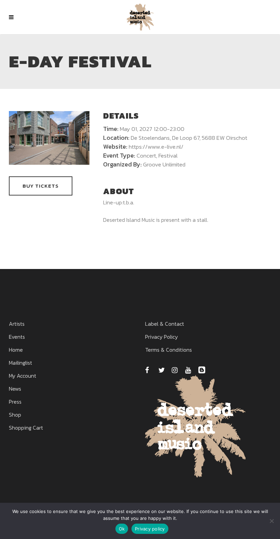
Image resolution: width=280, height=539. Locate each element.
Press (15, 401)
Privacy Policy (161, 337)
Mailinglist (20, 363)
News (15, 389)
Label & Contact (164, 324)
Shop (15, 414)
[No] (271, 520)
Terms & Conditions (168, 350)
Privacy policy (150, 528)
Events (17, 337)
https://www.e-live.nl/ (156, 146)
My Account (22, 376)
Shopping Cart (26, 427)
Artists (17, 324)
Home (16, 350)
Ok (122, 528)
